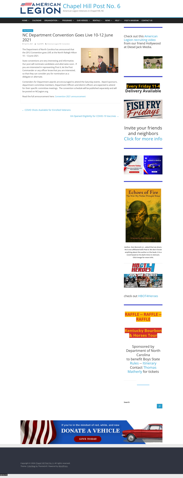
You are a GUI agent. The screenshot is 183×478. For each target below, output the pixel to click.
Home (24, 20)
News (107, 20)
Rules (134, 363)
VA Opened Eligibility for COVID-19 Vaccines (94, 116)
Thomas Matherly (142, 369)
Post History (28, 30)
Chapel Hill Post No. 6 (91, 6)
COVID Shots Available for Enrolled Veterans (46, 109)
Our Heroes (82, 20)
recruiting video (145, 40)
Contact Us (147, 20)
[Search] (159, 406)
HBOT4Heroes (148, 296)
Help (117, 20)
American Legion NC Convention (58, 44)
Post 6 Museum (131, 20)
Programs (67, 20)
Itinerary (149, 363)
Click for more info (143, 139)
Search (127, 402)
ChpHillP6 (40, 44)
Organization (50, 20)
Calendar (36, 20)
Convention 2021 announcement (70, 96)
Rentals (96, 20)
